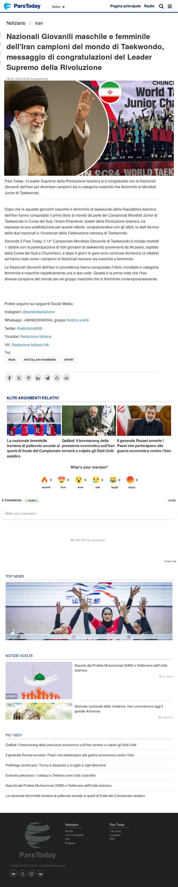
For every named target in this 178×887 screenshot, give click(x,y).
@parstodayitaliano (39, 311)
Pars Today (24, 6)
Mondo (69, 831)
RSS (112, 839)
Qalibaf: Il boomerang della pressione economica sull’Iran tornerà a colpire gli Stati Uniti (88, 446)
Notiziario (15, 22)
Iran (11, 359)
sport (69, 359)
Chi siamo (115, 831)
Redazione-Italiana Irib (30, 344)
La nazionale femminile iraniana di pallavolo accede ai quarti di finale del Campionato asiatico (34, 448)
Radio (149, 6)
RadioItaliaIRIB (29, 328)
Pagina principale (125, 6)
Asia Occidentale (74, 835)
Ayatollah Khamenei (40, 359)
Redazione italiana (35, 336)
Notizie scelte (78, 320)
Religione (70, 843)
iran (39, 22)
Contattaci (115, 835)
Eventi (11, 696)
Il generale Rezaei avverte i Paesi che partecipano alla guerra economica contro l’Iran (144, 446)
